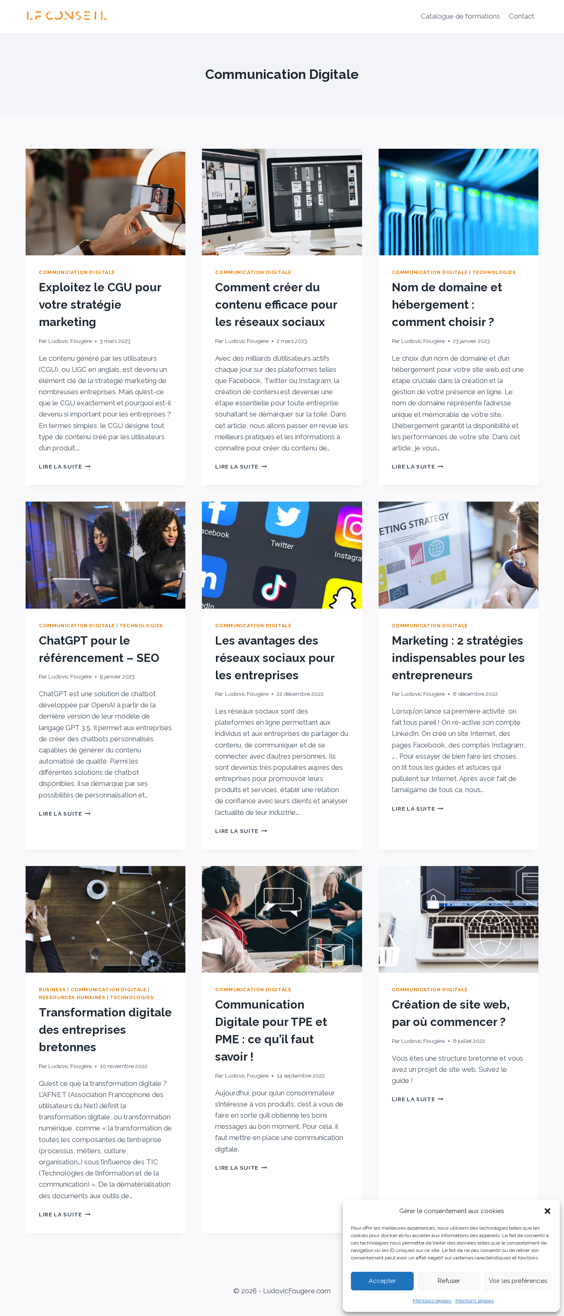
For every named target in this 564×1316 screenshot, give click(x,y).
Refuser (449, 1281)
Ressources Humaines (72, 997)
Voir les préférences (518, 1281)
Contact (521, 16)
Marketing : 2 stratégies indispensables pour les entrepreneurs (458, 658)
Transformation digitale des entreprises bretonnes (105, 1030)
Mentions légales (432, 1301)
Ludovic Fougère (70, 341)
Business (52, 989)
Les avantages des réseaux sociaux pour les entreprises (274, 658)
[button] (547, 1211)
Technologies (494, 272)
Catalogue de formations (460, 16)
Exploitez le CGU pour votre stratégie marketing (100, 305)
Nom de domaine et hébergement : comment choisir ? (447, 305)
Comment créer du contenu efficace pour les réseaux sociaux (276, 305)
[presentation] (105, 202)
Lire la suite (64, 466)
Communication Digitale (77, 272)
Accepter (382, 1281)
